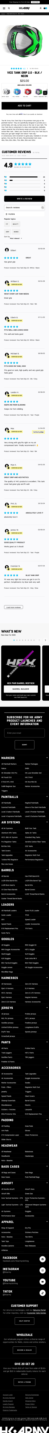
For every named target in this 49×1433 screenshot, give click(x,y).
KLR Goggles (6, 958)
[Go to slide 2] (16, 640)
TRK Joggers (29, 1057)
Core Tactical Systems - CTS (12, 1198)
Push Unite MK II (31, 958)
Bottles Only (5, 846)
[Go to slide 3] (19, 640)
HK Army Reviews (9, 1407)
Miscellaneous (6, 1105)
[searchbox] (22, 207)
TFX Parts (28, 928)
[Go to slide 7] (31, 640)
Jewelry (4, 1092)
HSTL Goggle (30, 949)
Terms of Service (31, 1407)
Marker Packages (31, 764)
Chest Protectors (31, 1135)
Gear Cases (5, 1177)
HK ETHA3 (29, 777)
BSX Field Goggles (32, 963)
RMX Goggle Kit (31, 945)
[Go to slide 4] (22, 640)
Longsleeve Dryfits (32, 1027)
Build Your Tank (30, 828)
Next (45, 40)
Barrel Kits (29, 885)
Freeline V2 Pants (8, 1062)
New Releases (30, 1246)
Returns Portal (39, 1310)
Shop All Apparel (7, 1228)
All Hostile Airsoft (8, 1189)
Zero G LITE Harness (32, 993)
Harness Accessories (33, 1002)
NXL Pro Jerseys (7, 1018)
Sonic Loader (6, 915)
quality (15, 224)
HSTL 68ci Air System (9, 837)
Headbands (5, 1156)
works (16, 232)
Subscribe (35, 2)
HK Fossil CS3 (6, 777)
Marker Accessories (32, 786)
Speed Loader (30, 920)
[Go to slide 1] (14, 640)
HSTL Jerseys (30, 1018)
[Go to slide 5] (25, 640)
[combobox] (24, 238)
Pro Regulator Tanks (8, 842)
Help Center (24, 1321)
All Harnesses (6, 984)
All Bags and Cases (8, 1173)
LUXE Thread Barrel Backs (34, 894)
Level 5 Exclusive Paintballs (35, 816)
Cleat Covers (30, 1096)
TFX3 (27, 915)
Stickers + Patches (8, 1110)
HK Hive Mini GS (31, 782)
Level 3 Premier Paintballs (34, 812)
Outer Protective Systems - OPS (35, 1199)
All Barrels (5, 876)
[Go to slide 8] (34, 640)
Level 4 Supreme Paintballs (11, 816)
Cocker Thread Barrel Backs (11, 898)
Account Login (8, 1395)
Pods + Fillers (6, 1087)
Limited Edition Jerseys (9, 1027)
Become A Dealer (24, 1350)
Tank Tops (5, 1241)
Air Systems (5, 1211)
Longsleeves (29, 1241)
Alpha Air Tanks (31, 833)
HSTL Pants (29, 1053)
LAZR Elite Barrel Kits (9, 881)
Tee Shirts (29, 1237)
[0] (45, 8)
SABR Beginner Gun (8, 786)
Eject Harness (6, 997)
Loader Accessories (32, 924)
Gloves (27, 1131)
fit (7, 224)
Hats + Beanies (7, 1160)
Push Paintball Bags (32, 1177)
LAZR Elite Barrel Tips (33, 881)
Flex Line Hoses (7, 864)
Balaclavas (29, 1152)
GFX (2, 920)
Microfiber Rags (7, 972)
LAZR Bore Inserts (8, 885)
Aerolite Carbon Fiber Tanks (35, 842)
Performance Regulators (34, 860)
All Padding (5, 1126)
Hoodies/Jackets (7, 1246)
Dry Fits (28, 1228)
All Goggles (5, 945)
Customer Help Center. (36, 1313)
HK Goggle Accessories (33, 967)
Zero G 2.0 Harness (8, 1002)
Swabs (27, 1083)
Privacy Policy (29, 1404)
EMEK (27, 768)
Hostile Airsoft (8, 1401)
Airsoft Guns (29, 1189)
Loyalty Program (8, 1404)
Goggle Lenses (6, 967)
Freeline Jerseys (31, 1023)
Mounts (27, 1105)
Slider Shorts (6, 1139)
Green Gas (29, 1194)
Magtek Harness (31, 997)
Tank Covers (5, 851)
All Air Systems (7, 828)
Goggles (28, 1211)
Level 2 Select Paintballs (10, 812)
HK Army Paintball (9, 1398)
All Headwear (6, 1152)
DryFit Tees (5, 1032)
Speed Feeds (6, 924)
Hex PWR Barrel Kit (32, 876)
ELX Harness (29, 988)
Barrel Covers (30, 890)
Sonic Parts (5, 933)
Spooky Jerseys (31, 1032)
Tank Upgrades (7, 855)
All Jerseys (5, 1014)
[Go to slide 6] (28, 640)
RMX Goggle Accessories (10, 949)
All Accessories (7, 1074)
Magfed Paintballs (32, 803)
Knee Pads (29, 1126)
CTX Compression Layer (10, 1135)
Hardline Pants (6, 1057)
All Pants (4, 1048)
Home (3, 13)
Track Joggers (6, 1053)
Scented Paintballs (8, 807)
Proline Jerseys (30, 1014)
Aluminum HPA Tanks (9, 833)
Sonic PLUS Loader (32, 911)
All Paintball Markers (9, 764)
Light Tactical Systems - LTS (12, 1205)
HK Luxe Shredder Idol (33, 773)
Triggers (4, 791)
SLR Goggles (29, 954)
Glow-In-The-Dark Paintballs (35, 807)
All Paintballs (6, 803)
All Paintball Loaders (9, 911)
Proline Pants (30, 1048)
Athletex (4, 1250)
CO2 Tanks (29, 846)
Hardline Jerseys (7, 1023)
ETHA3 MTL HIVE (7, 782)
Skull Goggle (6, 954)
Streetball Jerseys (8, 1036)
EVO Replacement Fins (9, 928)
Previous (3, 40)
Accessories (29, 1216)
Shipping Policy (30, 1401)
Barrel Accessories (8, 894)
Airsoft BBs (5, 1194)
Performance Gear (8, 1216)
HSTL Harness (6, 993)
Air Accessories (31, 851)
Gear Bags (29, 1173)
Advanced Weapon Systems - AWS (36, 1206)
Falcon (3, 768)
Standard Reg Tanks (32, 837)
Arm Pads (5, 1131)
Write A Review (24, 199)
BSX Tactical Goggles (9, 963)
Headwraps (29, 1156)
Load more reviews (13, 607)
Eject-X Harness (7, 988)
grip (7, 232)
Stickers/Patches (31, 1232)
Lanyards (28, 1110)
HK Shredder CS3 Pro (9, 773)
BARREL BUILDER (21, 689)
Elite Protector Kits (8, 1114)
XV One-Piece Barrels (9, 890)
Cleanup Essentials (8, 1101)
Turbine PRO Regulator (9, 860)
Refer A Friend (24, 1382)
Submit (24, 745)
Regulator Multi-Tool (32, 855)
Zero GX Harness (31, 984)
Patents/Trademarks (10, 1410)
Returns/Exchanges (32, 1395)
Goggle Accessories (32, 1078)
